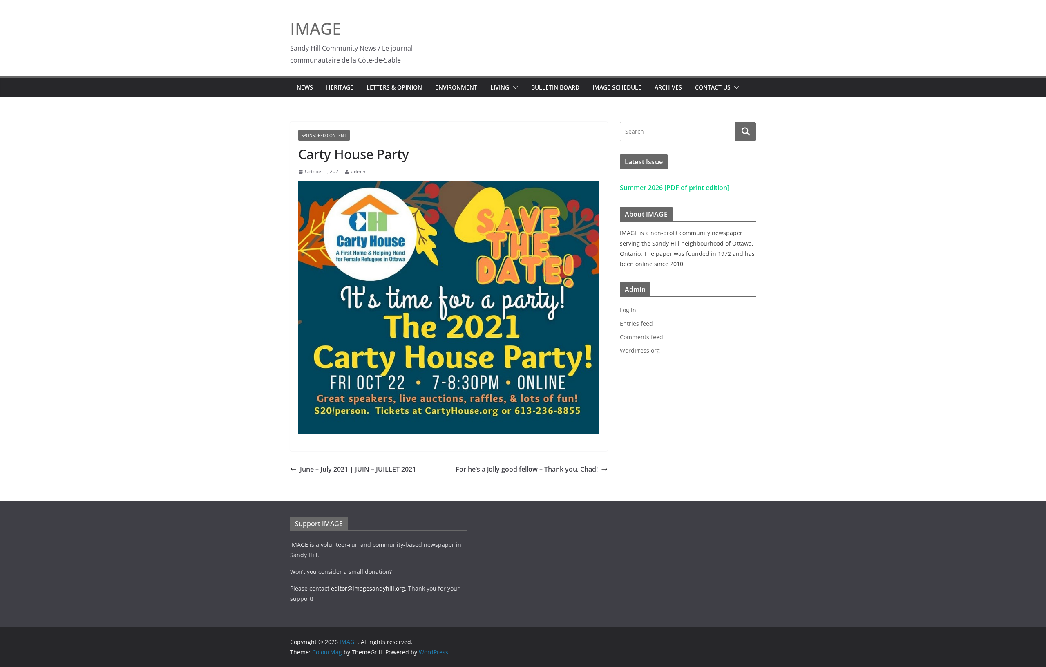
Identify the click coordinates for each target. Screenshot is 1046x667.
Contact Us (713, 87)
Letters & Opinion (394, 87)
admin (358, 171)
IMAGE (315, 28)
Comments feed (641, 337)
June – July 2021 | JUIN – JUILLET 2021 (358, 469)
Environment (456, 87)
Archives (668, 87)
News (305, 87)
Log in (628, 310)
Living (499, 87)
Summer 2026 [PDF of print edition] (674, 187)
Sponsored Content (324, 135)
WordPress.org (640, 350)
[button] (513, 87)
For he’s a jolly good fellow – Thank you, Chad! (527, 469)
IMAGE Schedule (616, 87)
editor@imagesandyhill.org (368, 588)
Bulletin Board (555, 87)
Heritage (339, 87)
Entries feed (636, 323)
